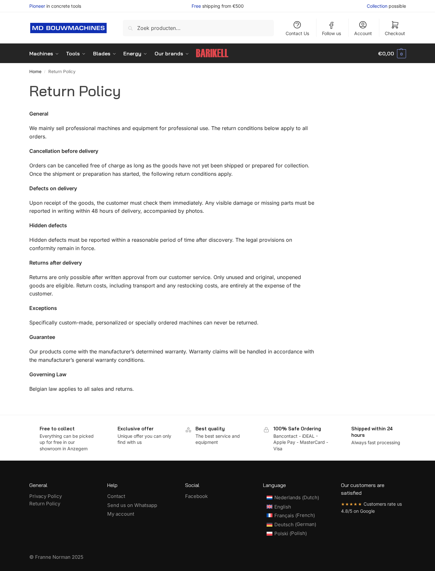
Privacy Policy (45, 496)
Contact (116, 496)
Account (363, 33)
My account (120, 514)
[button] (392, 53)
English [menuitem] (282, 507)
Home (35, 71)
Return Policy (44, 504)
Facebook (196, 496)
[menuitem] (292, 497)
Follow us (331, 33)
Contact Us (297, 33)
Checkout (395, 33)
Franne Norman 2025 (59, 557)
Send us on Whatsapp (132, 505)
